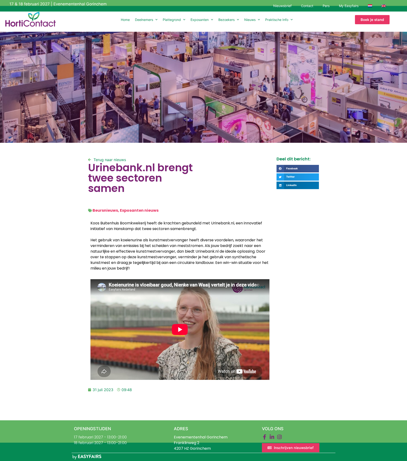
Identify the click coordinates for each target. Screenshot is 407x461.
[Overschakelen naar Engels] (384, 5)
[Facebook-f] (264, 437)
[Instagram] (279, 437)
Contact (307, 6)
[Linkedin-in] (272, 437)
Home (125, 20)
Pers (326, 6)
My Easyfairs (348, 6)
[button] (298, 168)
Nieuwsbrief (282, 6)
